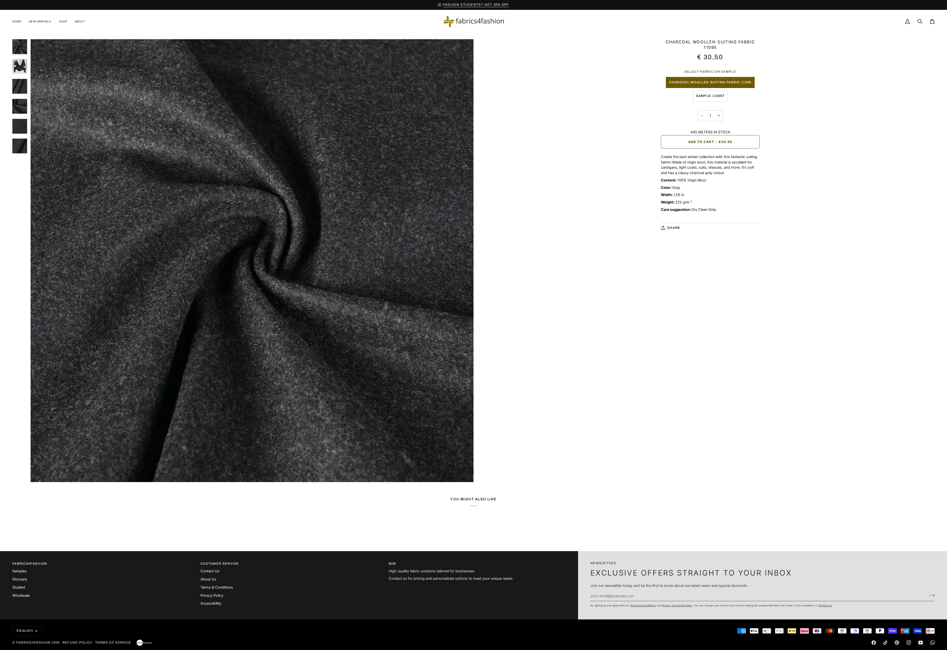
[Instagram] (909, 642)
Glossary (19, 579)
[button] (63, 21)
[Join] (931, 595)
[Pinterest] (897, 642)
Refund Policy (77, 642)
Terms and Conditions (643, 605)
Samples (19, 571)
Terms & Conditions (216, 587)
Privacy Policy (211, 595)
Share (673, 228)
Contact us (825, 605)
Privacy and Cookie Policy (677, 605)
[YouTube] (920, 642)
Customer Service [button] (219, 563)
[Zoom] (252, 260)
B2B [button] (392, 563)
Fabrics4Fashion (33, 642)
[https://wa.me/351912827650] (932, 642)
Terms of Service (113, 642)
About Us (208, 579)
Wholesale (21, 595)
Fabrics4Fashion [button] (29, 563)
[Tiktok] (885, 642)
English (25, 630)
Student (18, 587)
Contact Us (209, 571)
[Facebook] (874, 642)
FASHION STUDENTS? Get (476, 4)
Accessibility (210, 603)
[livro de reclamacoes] (144, 642)
